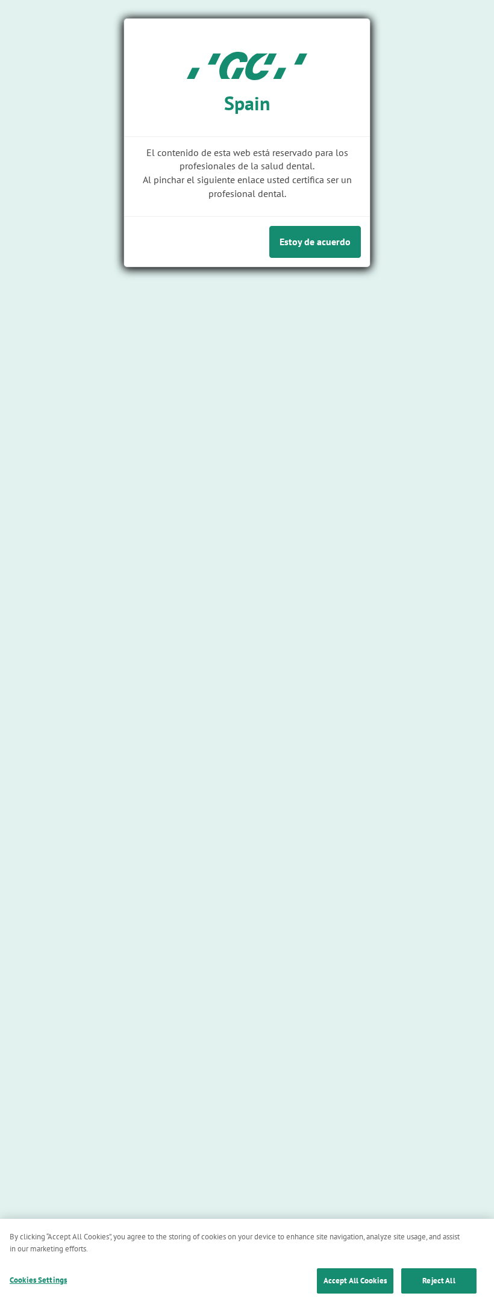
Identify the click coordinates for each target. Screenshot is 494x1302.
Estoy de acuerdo (315, 242)
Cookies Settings (38, 1280)
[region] (247, 1260)
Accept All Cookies (355, 1280)
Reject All (438, 1280)
